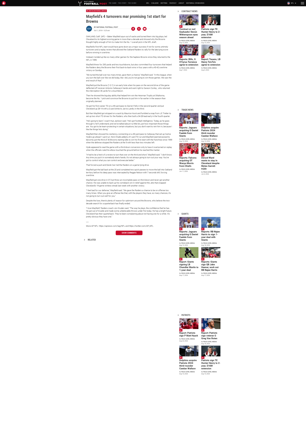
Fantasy (172, 3)
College (154, 3)
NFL (147, 3)
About (181, 3)
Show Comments (129, 233)
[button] (302, 3)
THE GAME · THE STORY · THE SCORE (123, 3)
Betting (164, 3)
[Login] (4, 3)
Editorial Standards (195, 3)
